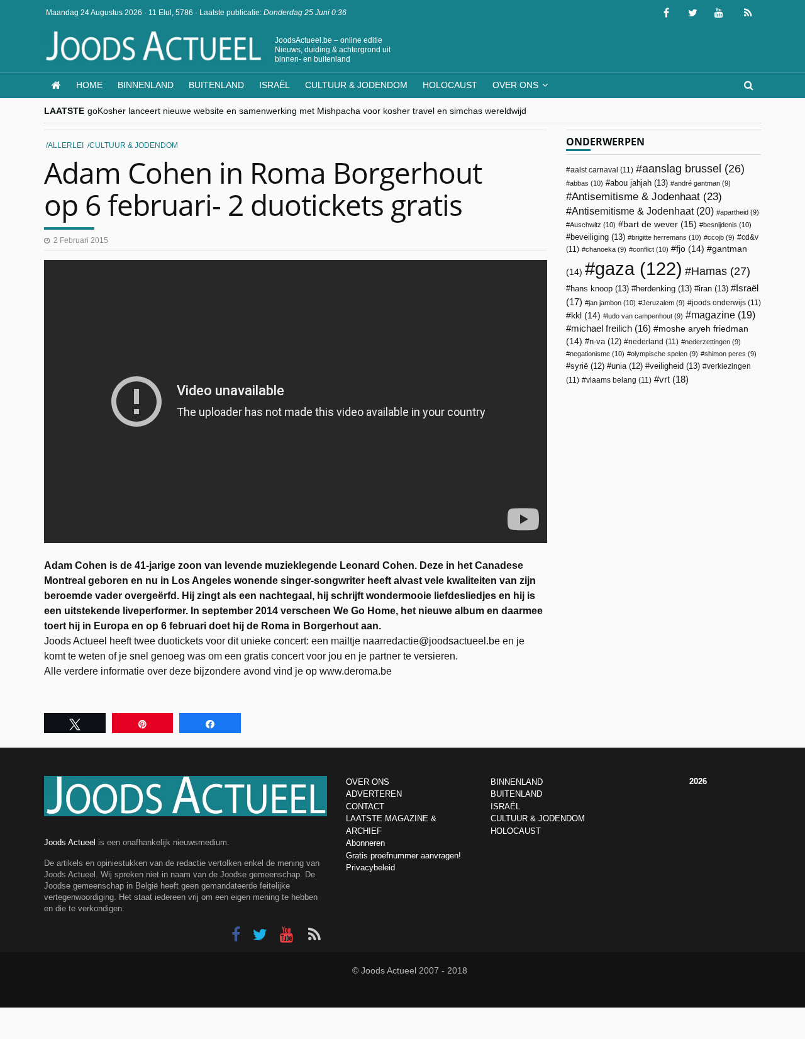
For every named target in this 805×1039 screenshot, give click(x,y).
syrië (587, 366)
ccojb (721, 237)
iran (713, 288)
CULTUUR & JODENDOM (538, 818)
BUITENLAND (516, 794)
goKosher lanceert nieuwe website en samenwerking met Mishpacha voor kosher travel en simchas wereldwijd (306, 111)
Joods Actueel (70, 842)
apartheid (739, 212)
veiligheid (675, 366)
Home (89, 85)
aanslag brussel (693, 168)
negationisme (597, 353)
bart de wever (660, 224)
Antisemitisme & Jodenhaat (647, 196)
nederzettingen (713, 341)
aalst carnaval (601, 170)
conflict (651, 249)
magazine (723, 315)
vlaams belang (619, 380)
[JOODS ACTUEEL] (56, 85)
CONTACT (365, 806)
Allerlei (66, 145)
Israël (274, 85)
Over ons (515, 85)
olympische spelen (664, 353)
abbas (586, 183)
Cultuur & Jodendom (356, 85)
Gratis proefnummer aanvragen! (403, 855)
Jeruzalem (663, 302)
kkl (586, 315)
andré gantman (702, 183)
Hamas (720, 271)
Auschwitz (593, 224)
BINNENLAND (517, 782)
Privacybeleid (370, 867)
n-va (605, 341)
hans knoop (599, 288)
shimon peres (730, 353)
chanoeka (606, 249)
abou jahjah (639, 183)
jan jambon (612, 302)
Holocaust (450, 85)
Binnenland (146, 85)
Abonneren (365, 843)
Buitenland (216, 85)
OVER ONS (367, 782)
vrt (674, 379)
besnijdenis (727, 224)
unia (627, 366)
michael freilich (611, 328)
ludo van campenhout (645, 316)
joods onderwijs (726, 302)
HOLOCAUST (516, 831)
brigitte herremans (666, 237)
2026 (698, 781)
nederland (653, 341)
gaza (638, 268)
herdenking (664, 288)
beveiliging (597, 237)
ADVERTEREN (374, 794)
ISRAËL (505, 806)
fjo (690, 249)
